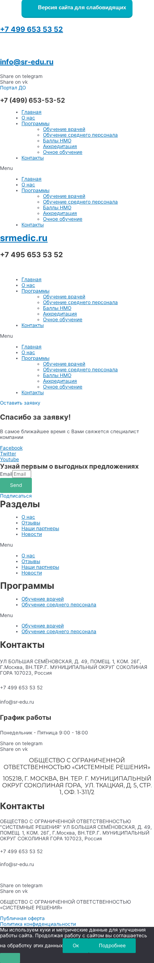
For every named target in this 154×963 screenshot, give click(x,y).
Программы (35, 123)
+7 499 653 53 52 (31, 29)
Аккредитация (60, 146)
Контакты (32, 158)
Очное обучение (62, 152)
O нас (28, 118)
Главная (31, 112)
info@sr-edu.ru (26, 62)
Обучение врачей (64, 129)
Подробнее (112, 945)
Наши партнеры (40, 528)
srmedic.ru (24, 238)
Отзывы (30, 523)
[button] (13, 88)
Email (6, 474)
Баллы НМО (57, 140)
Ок (76, 945)
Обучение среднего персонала (80, 135)
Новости (31, 534)
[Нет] (10, 958)
